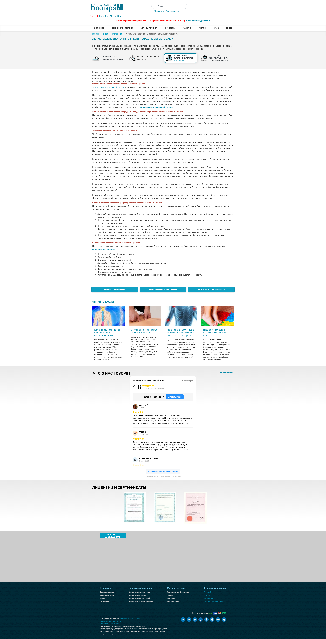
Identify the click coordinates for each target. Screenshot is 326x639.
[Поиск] (154, 6)
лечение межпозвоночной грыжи (108, 87)
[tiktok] (200, 619)
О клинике (99, 28)
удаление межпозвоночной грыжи (156, 107)
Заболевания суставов (137, 595)
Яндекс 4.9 (208, 592)
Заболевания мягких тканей (139, 598)
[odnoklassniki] (206, 619)
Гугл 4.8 (207, 595)
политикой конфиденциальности (133, 626)
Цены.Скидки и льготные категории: (184, 58)
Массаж (187, 28)
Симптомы (170, 28)
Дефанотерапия (173, 601)
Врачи (216, 28)
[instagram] (212, 619)
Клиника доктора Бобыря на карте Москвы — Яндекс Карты (163, 476)
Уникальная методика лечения (163, 289)
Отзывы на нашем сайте (213, 601)
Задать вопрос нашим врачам (211, 289)
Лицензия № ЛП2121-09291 (130, 619)
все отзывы (226, 372)
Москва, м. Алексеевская (167, 11)
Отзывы (103, 598)
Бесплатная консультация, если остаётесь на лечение (219, 58)
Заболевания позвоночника (139, 592)
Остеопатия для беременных (178, 592)
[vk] (183, 619)
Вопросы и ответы (107, 595)
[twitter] (195, 619)
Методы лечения (149, 28)
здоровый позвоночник (103, 249)
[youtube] (189, 619)
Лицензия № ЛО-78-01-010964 (111, 621)
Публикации (104, 601)
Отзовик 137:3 (209, 598)
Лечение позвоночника (114, 289)
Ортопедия (171, 598)
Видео (229, 28)
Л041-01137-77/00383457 (109, 624)
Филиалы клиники (107, 592)
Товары (202, 28)
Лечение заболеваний (122, 28)
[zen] (218, 619)
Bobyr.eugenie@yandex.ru (198, 20)
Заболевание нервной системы (141, 601)
